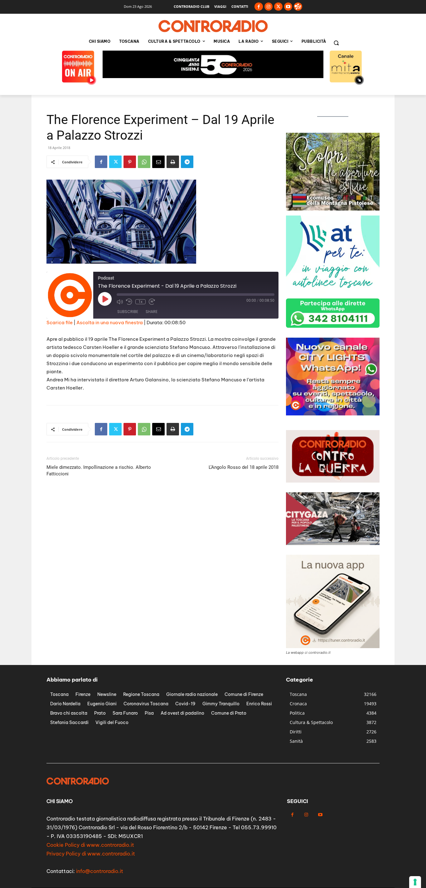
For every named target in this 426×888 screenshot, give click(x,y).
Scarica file (59, 322)
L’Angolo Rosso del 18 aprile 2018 (243, 467)
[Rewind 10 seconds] (129, 302)
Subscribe (127, 311)
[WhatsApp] (144, 162)
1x (140, 302)
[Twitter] (278, 6)
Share (151, 311)
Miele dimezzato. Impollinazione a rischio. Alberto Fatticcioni (98, 470)
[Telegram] (187, 162)
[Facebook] (258, 6)
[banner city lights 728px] (213, 76)
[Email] (158, 162)
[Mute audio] (120, 302)
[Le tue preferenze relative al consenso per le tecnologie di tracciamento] (415, 882)
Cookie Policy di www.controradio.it (90, 845)
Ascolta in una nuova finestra (109, 322)
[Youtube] (288, 6)
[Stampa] (173, 162)
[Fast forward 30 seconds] (152, 302)
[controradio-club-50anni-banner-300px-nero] (333, 292)
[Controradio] (213, 26)
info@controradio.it (99, 871)
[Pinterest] (129, 162)
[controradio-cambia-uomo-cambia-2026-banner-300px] (333, 209)
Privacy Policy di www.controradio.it (90, 854)
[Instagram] (268, 6)
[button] (336, 42)
